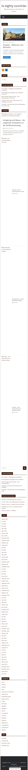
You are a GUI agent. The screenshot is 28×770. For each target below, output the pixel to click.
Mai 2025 (4, 550)
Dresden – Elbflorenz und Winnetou (13, 46)
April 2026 (4, 528)
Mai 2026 (4, 526)
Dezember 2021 (5, 609)
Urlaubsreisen (5, 727)
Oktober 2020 (5, 633)
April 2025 (4, 552)
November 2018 (5, 669)
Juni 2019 (4, 652)
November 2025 (5, 540)
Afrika (3, 682)
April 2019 (4, 657)
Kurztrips (4, 715)
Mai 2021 (4, 619)
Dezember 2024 (5, 562)
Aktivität (3, 684)
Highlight (4, 706)
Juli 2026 (4, 521)
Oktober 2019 (5, 643)
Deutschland (5, 694)
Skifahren (4, 720)
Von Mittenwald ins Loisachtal (14, 499)
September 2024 (5, 566)
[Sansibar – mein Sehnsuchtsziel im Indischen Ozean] (6, 410)
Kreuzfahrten (5, 713)
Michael (12, 42)
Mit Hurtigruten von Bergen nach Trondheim (12, 92)
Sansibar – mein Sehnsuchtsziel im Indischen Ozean (16, 409)
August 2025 (5, 545)
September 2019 (5, 645)
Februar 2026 (5, 533)
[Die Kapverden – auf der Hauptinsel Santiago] (6, 301)
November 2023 (5, 578)
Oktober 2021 (5, 612)
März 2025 (4, 554)
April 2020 (4, 638)
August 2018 (5, 671)
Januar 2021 (4, 626)
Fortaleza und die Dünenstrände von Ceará (18, 190)
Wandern (4, 730)
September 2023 (5, 583)
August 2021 (5, 614)
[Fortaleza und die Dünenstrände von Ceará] (6, 192)
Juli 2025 (4, 547)
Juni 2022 (4, 597)
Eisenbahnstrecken (6, 696)
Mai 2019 (4, 654)
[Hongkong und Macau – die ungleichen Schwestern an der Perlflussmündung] (14, 115)
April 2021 (4, 621)
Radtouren (4, 718)
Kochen (3, 711)
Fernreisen (4, 703)
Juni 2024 (4, 571)
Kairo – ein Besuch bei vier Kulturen (15, 504)
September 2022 (5, 595)
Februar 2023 (5, 588)
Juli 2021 (4, 616)
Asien (3, 689)
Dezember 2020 (5, 628)
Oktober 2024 (5, 564)
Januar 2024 (4, 576)
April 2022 (4, 600)
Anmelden (4, 738)
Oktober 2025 (5, 543)
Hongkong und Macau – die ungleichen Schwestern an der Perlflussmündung (14, 123)
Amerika (4, 687)
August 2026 (5, 519)
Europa (3, 701)
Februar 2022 (5, 604)
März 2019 (4, 659)
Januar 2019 (4, 664)
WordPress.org (5, 745)
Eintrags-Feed (5, 740)
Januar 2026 (4, 535)
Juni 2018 (4, 674)
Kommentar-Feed (6, 743)
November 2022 (5, 590)
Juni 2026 (4, 523)
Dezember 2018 (5, 666)
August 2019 (5, 647)
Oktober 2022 (5, 593)
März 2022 (4, 602)
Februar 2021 (5, 624)
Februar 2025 (5, 557)
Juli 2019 (4, 650)
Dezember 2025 (5, 538)
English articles (5, 699)
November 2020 (5, 631)
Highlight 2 (4, 708)
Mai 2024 (4, 574)
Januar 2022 (4, 607)
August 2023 (5, 585)
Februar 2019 (5, 662)
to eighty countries (14, 6)
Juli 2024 (4, 569)
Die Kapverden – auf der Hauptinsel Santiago (18, 299)
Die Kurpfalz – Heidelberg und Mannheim (12, 88)
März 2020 (4, 640)
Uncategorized (5, 725)
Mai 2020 (4, 635)
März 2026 (4, 531)
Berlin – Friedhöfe (11, 510)
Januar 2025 (4, 559)
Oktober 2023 (5, 581)
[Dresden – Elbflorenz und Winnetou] (14, 34)
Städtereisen (5, 722)
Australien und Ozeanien (8, 691)
